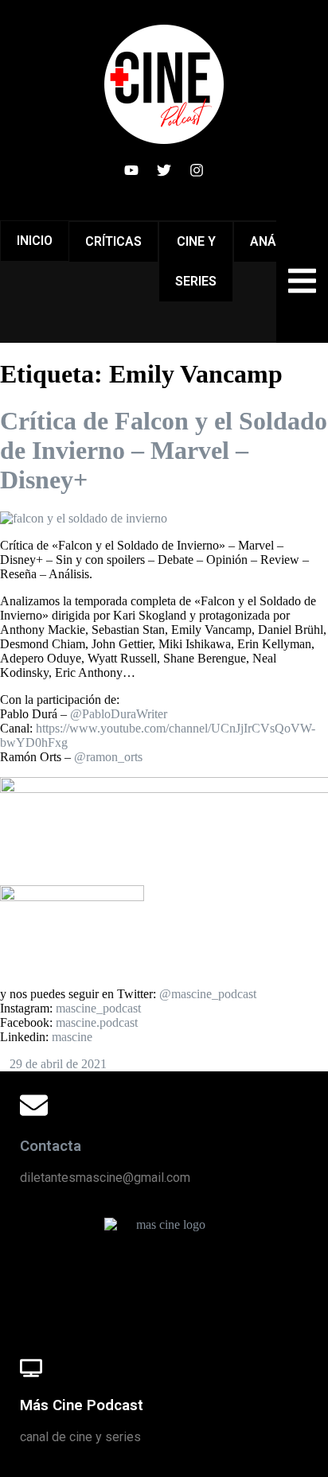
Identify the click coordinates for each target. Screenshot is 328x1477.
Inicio (35, 240)
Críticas (113, 241)
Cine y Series (196, 261)
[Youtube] (131, 170)
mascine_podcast (98, 1008)
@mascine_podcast (207, 994)
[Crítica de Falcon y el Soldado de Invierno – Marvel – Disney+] (83, 518)
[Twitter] (164, 170)
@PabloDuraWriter (118, 714)
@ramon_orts (108, 757)
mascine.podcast (97, 1022)
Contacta (50, 1146)
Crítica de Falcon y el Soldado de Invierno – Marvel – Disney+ (163, 450)
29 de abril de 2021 (58, 1064)
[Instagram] (196, 170)
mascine (72, 1037)
